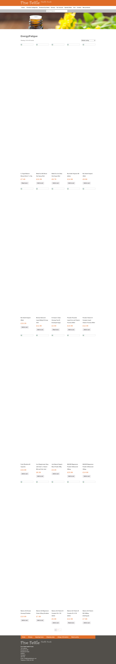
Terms (23, 637)
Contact (79, 7)
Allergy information (62, 637)
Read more (24, 183)
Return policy (75, 637)
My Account (60, 7)
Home (23, 7)
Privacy (30, 637)
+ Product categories (32, 7)
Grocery (53, 7)
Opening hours (39, 637)
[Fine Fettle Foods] (36, 5)
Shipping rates (50, 637)
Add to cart (40, 183)
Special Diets (68, 7)
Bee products (86, 7)
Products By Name (44, 7)
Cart (74, 7)
